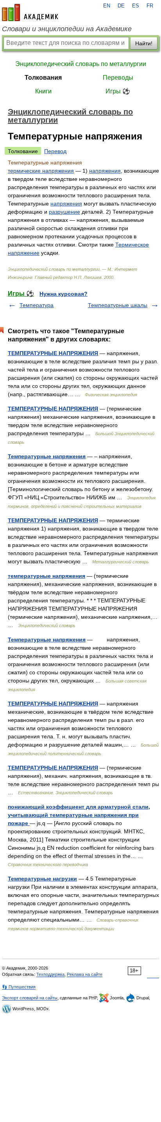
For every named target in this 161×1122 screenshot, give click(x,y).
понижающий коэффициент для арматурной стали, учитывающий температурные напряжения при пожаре (79, 815)
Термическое (132, 244)
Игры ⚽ (118, 91)
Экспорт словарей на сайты (29, 997)
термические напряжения (41, 171)
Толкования (43, 77)
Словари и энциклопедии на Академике (67, 29)
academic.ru (30, 12)
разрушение (64, 212)
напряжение (23, 253)
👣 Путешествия (19, 986)
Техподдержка (50, 974)
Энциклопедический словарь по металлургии (80, 64)
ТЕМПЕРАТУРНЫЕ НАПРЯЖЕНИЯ (53, 353)
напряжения (105, 171)
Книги (43, 91)
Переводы (118, 77)
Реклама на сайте (84, 974)
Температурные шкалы (117, 305)
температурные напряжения (46, 576)
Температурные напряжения (47, 456)
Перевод (55, 151)
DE (121, 6)
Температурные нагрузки (42, 878)
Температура (37, 305)
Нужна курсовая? (63, 294)
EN (106, 6)
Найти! (143, 43)
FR (150, 6)
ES (135, 6)
